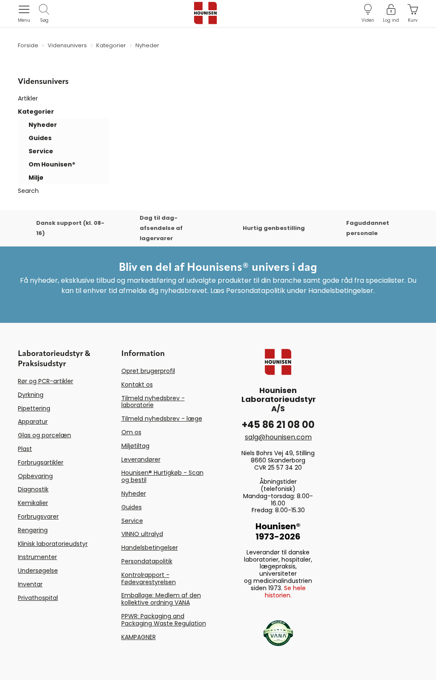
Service (41, 151)
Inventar (30, 584)
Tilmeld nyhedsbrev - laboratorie (153, 402)
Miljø (36, 177)
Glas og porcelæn (44, 435)
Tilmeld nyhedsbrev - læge (161, 418)
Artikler (28, 98)
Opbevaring (35, 476)
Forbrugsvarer (38, 516)
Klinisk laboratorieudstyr (53, 543)
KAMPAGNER (138, 637)
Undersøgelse (38, 570)
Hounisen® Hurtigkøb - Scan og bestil (162, 476)
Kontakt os (137, 384)
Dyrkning (30, 394)
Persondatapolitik (146, 561)
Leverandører (141, 459)
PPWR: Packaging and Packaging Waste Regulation (163, 620)
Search (28, 190)
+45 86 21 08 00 (278, 424)
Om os (131, 432)
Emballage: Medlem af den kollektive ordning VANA (161, 599)
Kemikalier (33, 503)
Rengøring (33, 530)
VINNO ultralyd (142, 534)
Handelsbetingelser (149, 547)
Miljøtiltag (135, 446)
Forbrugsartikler (40, 462)
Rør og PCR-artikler (45, 381)
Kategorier (36, 111)
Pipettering (34, 408)
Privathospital (38, 598)
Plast (25, 449)
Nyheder (43, 125)
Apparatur (33, 421)
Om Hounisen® (52, 164)
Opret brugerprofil (148, 371)
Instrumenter (37, 557)
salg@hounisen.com (278, 437)
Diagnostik (33, 489)
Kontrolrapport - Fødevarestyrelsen (148, 578)
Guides (40, 138)
